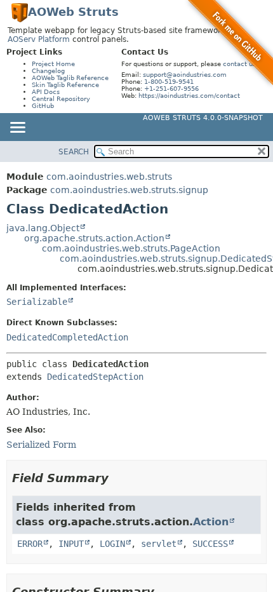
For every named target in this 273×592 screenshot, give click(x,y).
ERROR (30, 544)
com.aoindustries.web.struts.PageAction (131, 248)
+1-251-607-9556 (171, 88)
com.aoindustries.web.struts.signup (129, 190)
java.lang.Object (42, 228)
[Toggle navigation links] (17, 128)
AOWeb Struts (73, 11)
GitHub (43, 105)
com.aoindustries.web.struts (109, 177)
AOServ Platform (39, 39)
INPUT (71, 544)
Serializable (36, 302)
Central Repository (61, 98)
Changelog (48, 70)
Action (211, 522)
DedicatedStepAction (95, 377)
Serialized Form (41, 445)
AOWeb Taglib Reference (70, 77)
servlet (158, 544)
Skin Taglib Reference (65, 84)
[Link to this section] (117, 478)
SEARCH (73, 151)
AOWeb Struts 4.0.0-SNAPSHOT (203, 118)
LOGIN (112, 544)
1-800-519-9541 (169, 81)
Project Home (53, 63)
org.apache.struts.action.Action (94, 238)
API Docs (46, 91)
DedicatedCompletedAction (67, 337)
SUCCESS (210, 544)
